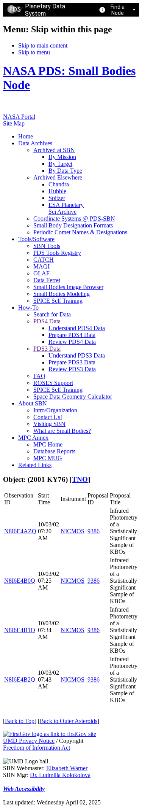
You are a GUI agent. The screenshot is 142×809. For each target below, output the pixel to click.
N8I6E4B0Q (19, 580)
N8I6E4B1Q (19, 630)
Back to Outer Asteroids (68, 721)
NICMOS (72, 531)
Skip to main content (42, 45)
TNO (80, 479)
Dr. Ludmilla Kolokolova (60, 775)
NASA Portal (19, 116)
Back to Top (19, 721)
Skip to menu (34, 52)
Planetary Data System (45, 10)
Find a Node (118, 10)
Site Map (14, 123)
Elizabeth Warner (66, 768)
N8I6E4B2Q (19, 679)
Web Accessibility (24, 788)
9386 (93, 531)
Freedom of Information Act (36, 747)
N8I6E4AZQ (20, 531)
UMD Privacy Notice (29, 740)
